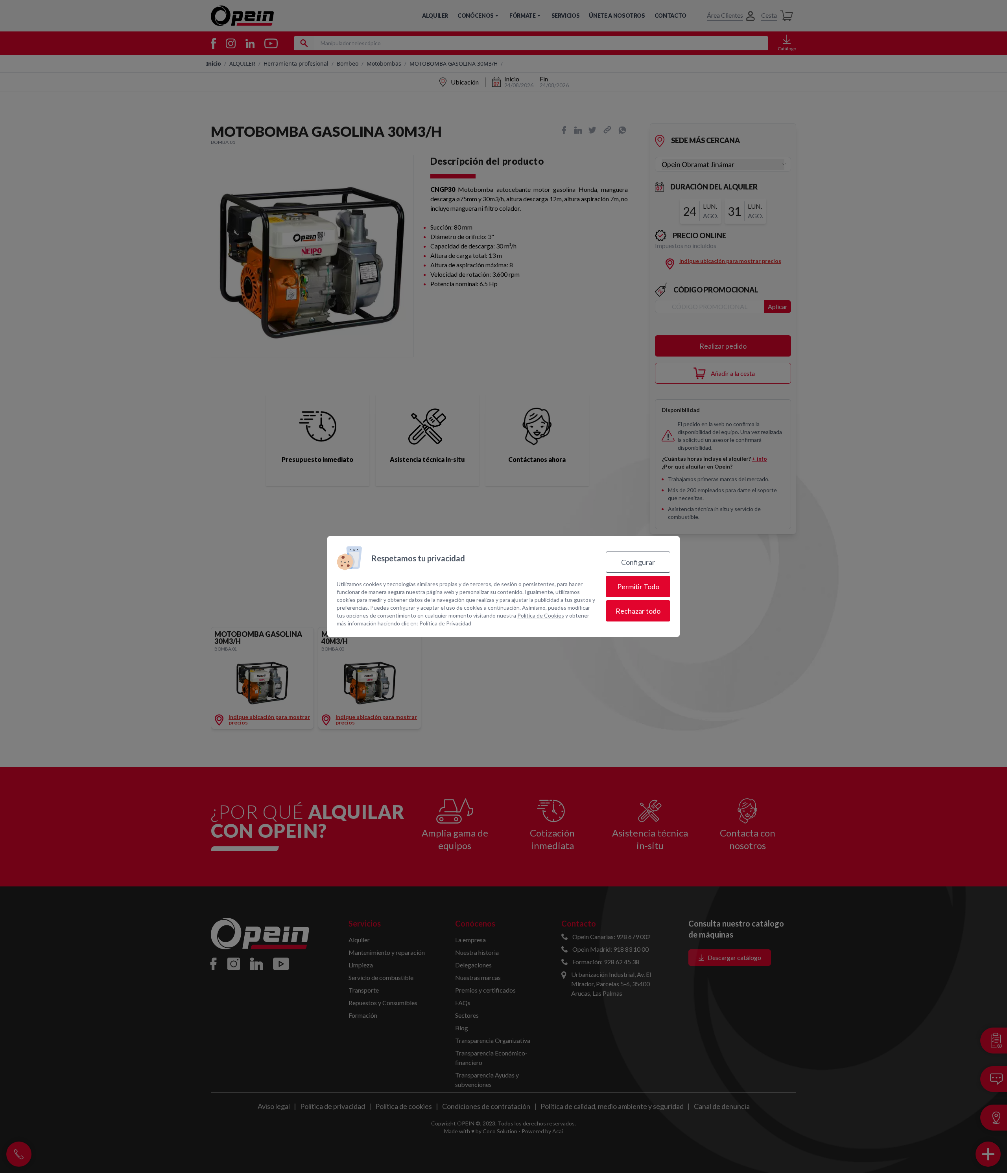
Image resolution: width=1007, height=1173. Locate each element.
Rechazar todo (638, 611)
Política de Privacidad (445, 623)
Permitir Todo (638, 586)
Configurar (638, 562)
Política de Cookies (540, 615)
